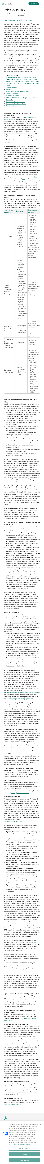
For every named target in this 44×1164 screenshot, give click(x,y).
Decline (24, 1154)
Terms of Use (25, 1144)
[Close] (40, 1124)
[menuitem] (7, 4)
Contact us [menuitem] (33, 4)
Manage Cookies (24, 1148)
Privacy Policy (16, 1144)
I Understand (24, 1160)
